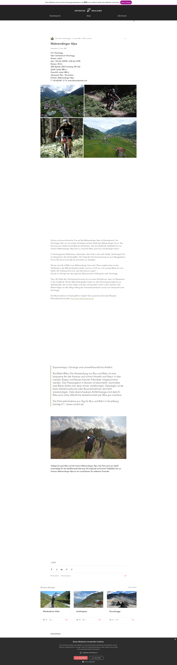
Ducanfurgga (114, 611)
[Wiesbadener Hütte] (55, 599)
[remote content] (88, 198)
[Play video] (88, 437)
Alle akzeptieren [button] (80, 658)
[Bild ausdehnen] (62, 101)
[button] (134, 21)
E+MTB (53, 562)
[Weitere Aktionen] (125, 38)
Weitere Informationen (93, 649)
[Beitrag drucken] (72, 569)
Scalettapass (81, 611)
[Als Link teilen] (67, 569)
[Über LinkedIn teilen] (62, 569)
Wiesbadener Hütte (51, 611)
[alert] (88, 651)
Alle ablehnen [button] (96, 658)
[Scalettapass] (88, 599)
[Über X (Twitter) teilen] (57, 569)
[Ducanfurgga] (122, 599)
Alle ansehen (132, 587)
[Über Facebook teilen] (52, 569)
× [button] (175, 639)
